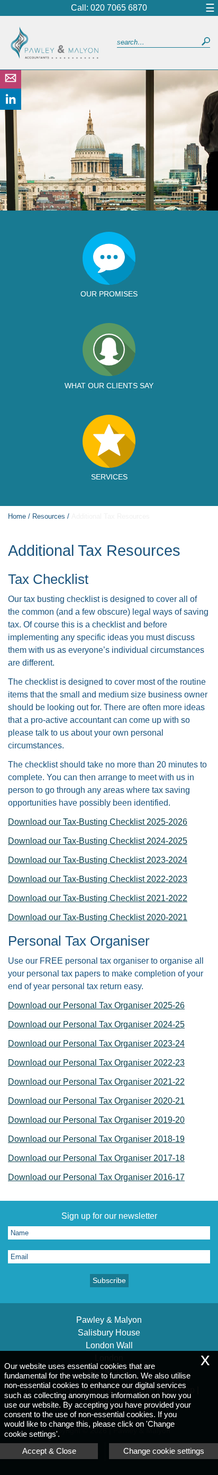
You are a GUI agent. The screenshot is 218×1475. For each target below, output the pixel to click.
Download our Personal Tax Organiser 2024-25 (96, 1024)
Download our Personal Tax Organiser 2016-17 (96, 1177)
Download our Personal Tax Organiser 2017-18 (96, 1158)
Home (17, 516)
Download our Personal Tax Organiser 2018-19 (96, 1139)
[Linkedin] (10, 106)
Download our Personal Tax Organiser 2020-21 (96, 1100)
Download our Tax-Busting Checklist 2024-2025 (97, 840)
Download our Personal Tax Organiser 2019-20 (96, 1119)
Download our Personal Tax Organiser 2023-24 (96, 1043)
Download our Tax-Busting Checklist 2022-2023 (97, 879)
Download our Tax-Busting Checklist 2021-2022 (97, 898)
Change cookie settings (163, 1450)
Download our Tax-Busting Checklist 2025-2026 (97, 821)
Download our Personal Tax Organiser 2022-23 (96, 1062)
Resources (48, 516)
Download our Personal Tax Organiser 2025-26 (96, 1005)
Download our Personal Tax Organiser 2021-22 (96, 1081)
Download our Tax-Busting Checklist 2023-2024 (97, 860)
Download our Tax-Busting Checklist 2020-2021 (97, 917)
